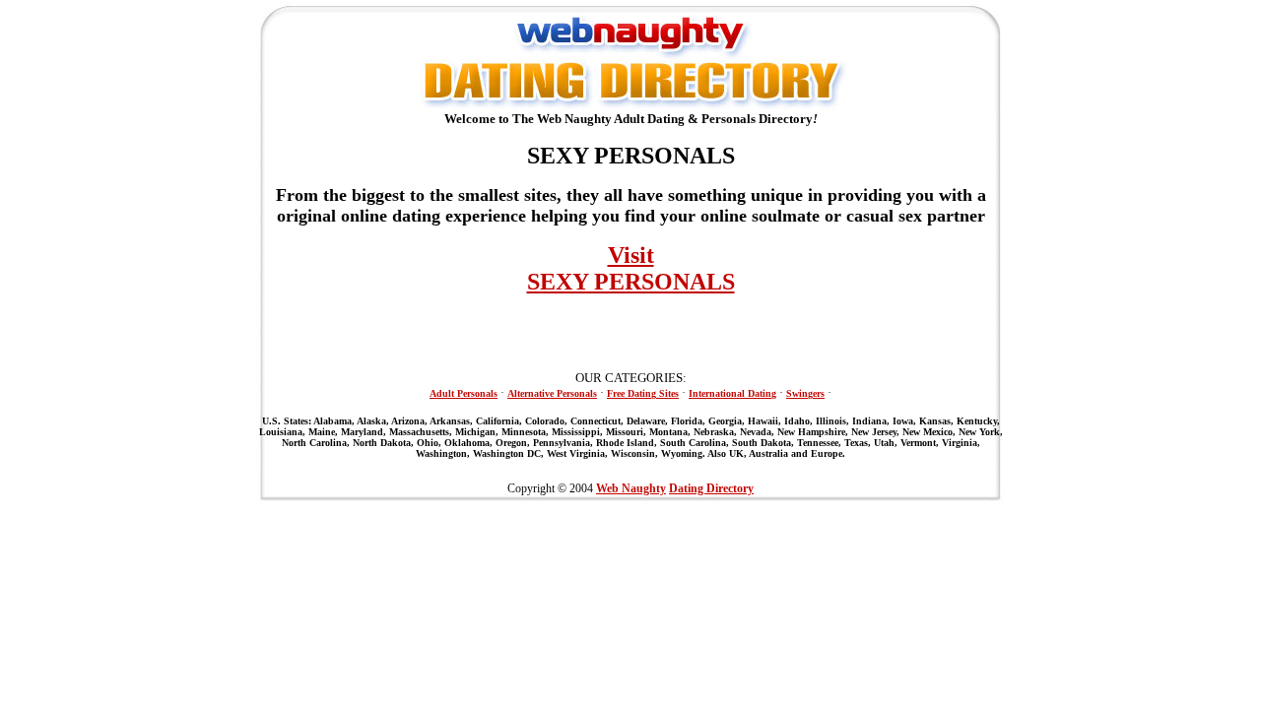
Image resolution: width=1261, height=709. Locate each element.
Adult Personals (464, 393)
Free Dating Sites (643, 393)
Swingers (805, 393)
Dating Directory (711, 488)
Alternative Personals (552, 393)
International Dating (732, 393)
